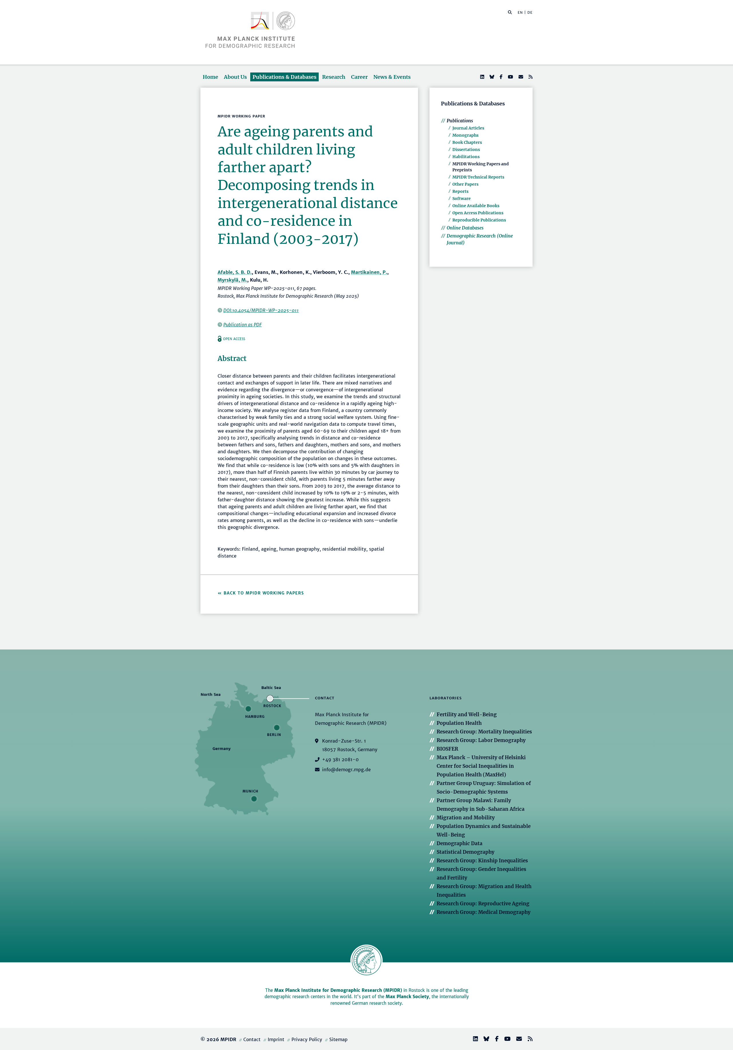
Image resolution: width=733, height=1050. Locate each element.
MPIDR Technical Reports (478, 177)
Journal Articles (468, 128)
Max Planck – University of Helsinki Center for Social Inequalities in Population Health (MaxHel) (481, 766)
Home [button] (210, 77)
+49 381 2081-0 (340, 759)
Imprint (276, 1039)
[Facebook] (500, 77)
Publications (460, 120)
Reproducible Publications (479, 220)
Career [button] (359, 77)
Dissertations (466, 149)
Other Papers (465, 184)
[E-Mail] (520, 77)
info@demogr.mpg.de (346, 769)
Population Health (459, 723)
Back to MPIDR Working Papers (264, 593)
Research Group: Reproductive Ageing (483, 903)
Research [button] (333, 77)
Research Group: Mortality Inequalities (484, 732)
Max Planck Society (407, 996)
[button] (510, 12)
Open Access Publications (477, 212)
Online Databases (465, 228)
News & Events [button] (392, 77)
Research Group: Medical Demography (484, 912)
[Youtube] (510, 77)
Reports (460, 191)
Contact (252, 1039)
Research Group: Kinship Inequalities (482, 860)
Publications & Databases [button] (284, 77)
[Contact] (517, 1039)
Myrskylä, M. (232, 280)
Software (461, 198)
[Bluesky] (491, 77)
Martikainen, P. (369, 272)
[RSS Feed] (530, 77)
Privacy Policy (306, 1039)
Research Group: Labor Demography (481, 740)
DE (530, 12)
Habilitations (466, 156)
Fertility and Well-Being (467, 714)
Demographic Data (459, 843)
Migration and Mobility (466, 818)
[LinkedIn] (481, 77)
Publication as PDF (242, 324)
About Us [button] (235, 77)
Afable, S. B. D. (235, 272)
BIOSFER (447, 749)
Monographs (465, 135)
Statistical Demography (465, 852)
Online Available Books (475, 205)
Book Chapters (467, 142)
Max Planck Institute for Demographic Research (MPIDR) (338, 990)
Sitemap (338, 1039)
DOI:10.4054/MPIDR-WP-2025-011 (261, 310)
